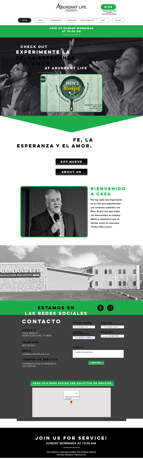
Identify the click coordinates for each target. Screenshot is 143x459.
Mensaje (78, 347)
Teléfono (107, 332)
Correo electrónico (81, 332)
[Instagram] (110, 308)
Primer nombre (82, 323)
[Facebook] (100, 308)
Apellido (106, 323)
